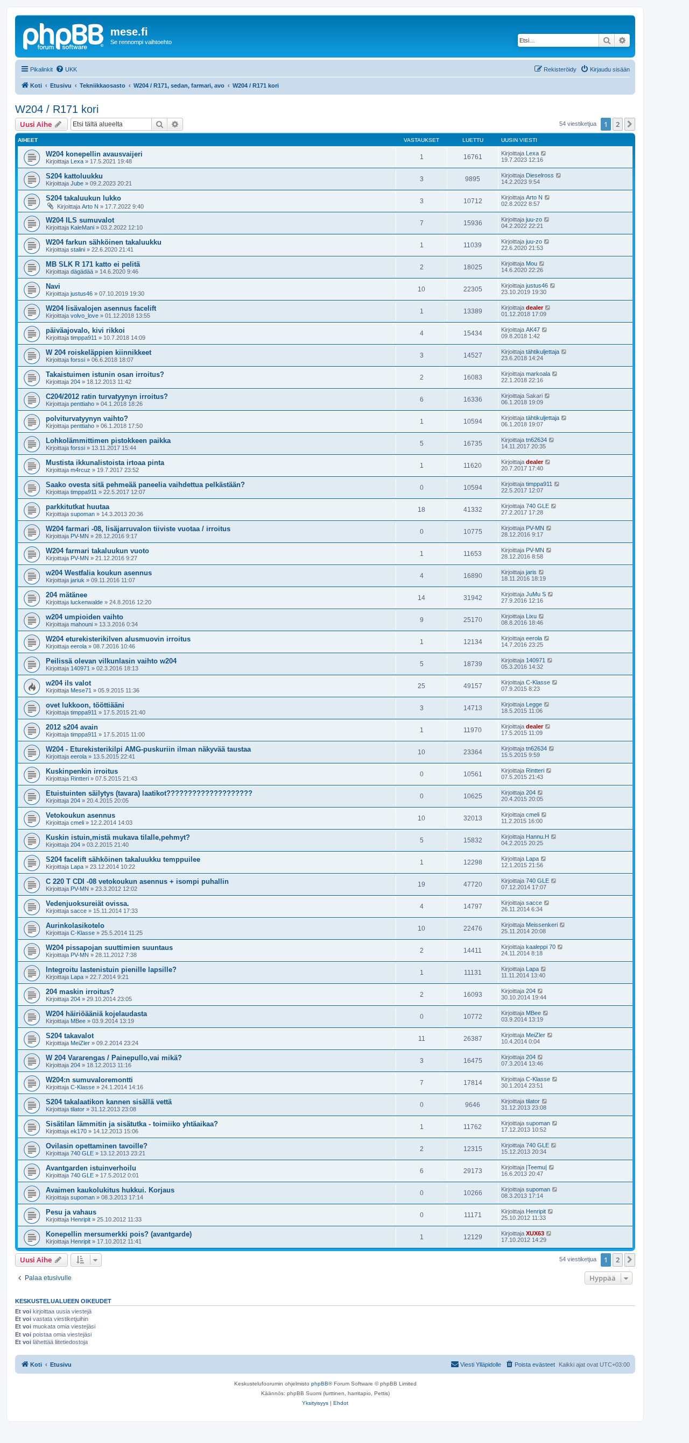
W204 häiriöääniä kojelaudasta (96, 1014)
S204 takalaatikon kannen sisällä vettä (109, 1102)
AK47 (533, 329)
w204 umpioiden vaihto (84, 617)
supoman (83, 514)
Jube (77, 183)
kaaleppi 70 (541, 947)
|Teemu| (536, 1167)
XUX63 (535, 1233)
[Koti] (64, 35)
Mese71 (81, 690)
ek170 (79, 1131)
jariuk (78, 580)
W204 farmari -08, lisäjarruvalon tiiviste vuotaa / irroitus (138, 529)
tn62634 (536, 440)
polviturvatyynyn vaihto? (87, 419)
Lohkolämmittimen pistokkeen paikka (108, 441)
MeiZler (80, 1043)
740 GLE (537, 506)
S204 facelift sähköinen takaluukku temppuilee (123, 859)
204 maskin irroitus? (80, 992)
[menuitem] (66, 69)
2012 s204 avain (72, 727)
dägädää (82, 271)
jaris (531, 572)
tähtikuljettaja (542, 351)
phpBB (319, 1384)
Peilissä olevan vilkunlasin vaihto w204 (111, 661)
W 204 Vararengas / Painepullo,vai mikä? (114, 1058)
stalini (78, 249)
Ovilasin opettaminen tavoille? (96, 1146)
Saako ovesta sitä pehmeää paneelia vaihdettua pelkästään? (145, 485)
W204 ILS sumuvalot (80, 220)
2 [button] (618, 124)
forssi (78, 359)
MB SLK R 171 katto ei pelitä (93, 264)
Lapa (77, 866)
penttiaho (82, 404)
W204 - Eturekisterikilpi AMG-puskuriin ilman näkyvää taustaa (148, 749)
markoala (538, 373)
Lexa (77, 161)
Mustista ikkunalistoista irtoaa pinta (105, 463)
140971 (80, 668)
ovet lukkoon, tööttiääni (85, 705)
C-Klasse (538, 682)
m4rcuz (80, 470)
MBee (78, 1021)
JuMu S (536, 594)
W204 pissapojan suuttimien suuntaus (109, 948)
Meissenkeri (542, 924)
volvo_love (85, 315)
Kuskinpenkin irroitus (82, 771)
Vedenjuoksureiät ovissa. (87, 903)
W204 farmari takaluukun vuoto (97, 551)
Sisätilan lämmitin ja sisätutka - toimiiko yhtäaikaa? (132, 1124)
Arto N (90, 206)
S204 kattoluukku (74, 176)
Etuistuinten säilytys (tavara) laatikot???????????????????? (149, 793)
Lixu (531, 616)
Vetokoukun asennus (80, 815)
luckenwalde (87, 602)
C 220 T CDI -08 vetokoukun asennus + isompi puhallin (137, 881)
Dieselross (540, 175)
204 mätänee (66, 595)
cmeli (77, 822)
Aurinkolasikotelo (75, 925)
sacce (79, 911)
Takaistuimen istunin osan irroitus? (105, 374)
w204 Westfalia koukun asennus (99, 573)
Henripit (80, 1219)
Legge (534, 704)
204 (75, 381)
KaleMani (82, 227)
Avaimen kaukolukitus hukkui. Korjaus (110, 1190)
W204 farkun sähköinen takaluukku (103, 242)
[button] (629, 124)
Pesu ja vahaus (71, 1212)
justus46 (82, 293)
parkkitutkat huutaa (77, 507)
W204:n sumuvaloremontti (89, 1080)
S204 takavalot (70, 1036)
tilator (78, 1109)
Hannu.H (537, 836)
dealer (534, 307)
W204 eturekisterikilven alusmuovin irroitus (118, 639)
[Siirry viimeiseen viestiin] (543, 153)
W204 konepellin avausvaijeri (94, 154)
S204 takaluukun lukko (83, 198)
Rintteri (80, 778)
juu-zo (534, 219)
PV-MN (80, 536)
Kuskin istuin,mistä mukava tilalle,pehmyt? (118, 837)
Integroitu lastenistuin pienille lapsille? (111, 970)
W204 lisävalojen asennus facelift (101, 308)
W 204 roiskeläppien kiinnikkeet (98, 352)
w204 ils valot (68, 683)
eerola (79, 646)
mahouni (82, 624)
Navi (53, 286)
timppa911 (84, 337)
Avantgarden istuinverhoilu (91, 1168)
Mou (531, 263)
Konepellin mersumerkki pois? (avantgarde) (119, 1234)
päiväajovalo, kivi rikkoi (85, 330)
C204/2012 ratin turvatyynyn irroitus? (107, 396)
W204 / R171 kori (57, 109)
